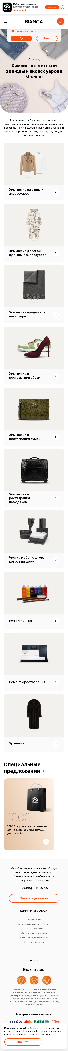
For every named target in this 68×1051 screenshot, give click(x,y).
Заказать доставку (34, 898)
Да (21, 38)
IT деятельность (34, 942)
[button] (31, 960)
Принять (23, 1042)
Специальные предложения (22, 767)
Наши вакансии (34, 928)
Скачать (52, 7)
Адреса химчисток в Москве (34, 924)
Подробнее (46, 1034)
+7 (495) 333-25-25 (34, 888)
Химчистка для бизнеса (34, 937)
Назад (36, 59)
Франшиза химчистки (34, 933)
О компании (34, 919)
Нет (46, 38)
